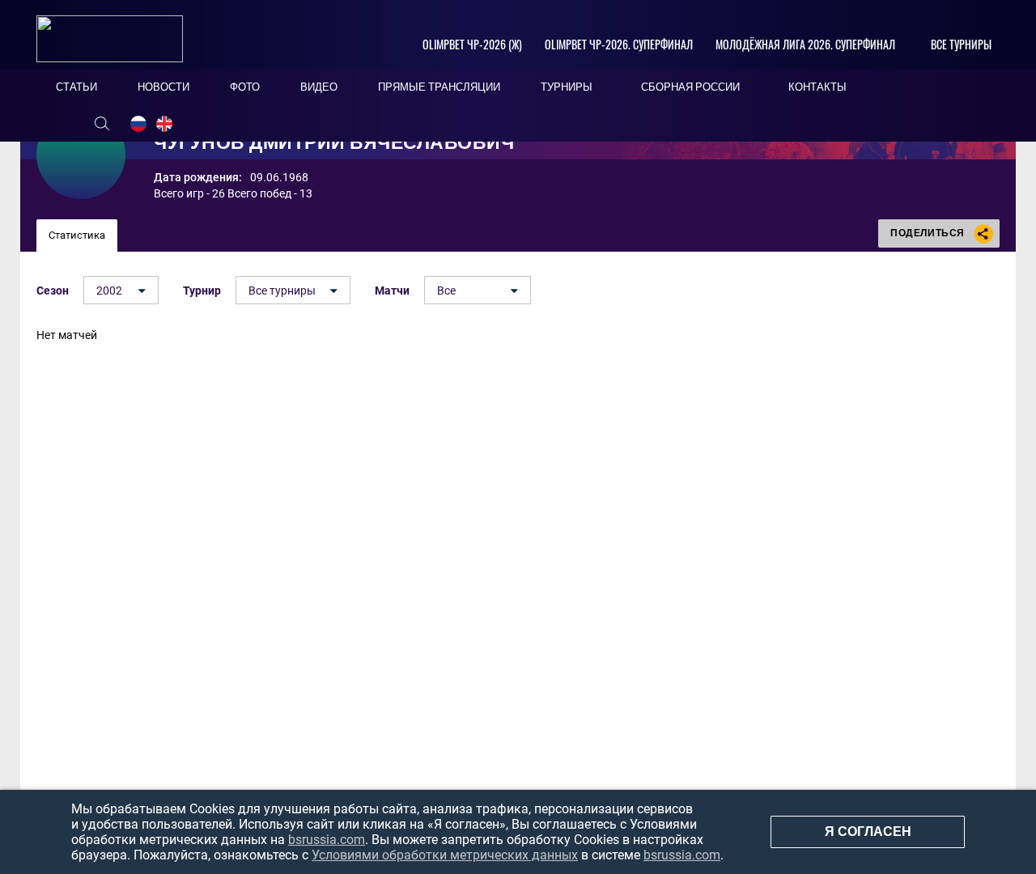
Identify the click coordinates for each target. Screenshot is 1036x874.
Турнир (202, 290)
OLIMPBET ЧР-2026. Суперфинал (619, 44)
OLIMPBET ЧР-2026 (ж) (472, 44)
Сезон (52, 290)
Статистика (77, 235)
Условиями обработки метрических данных (445, 855)
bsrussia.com (326, 839)
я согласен (868, 831)
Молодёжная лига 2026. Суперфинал (805, 44)
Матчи (392, 290)
